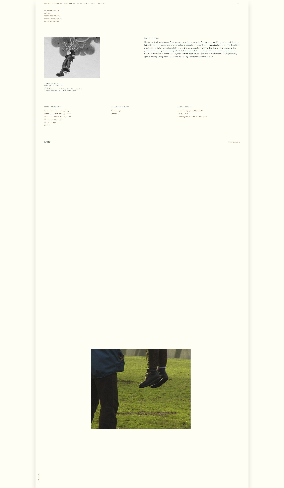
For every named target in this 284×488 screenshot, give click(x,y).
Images (47, 13)
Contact (101, 4)
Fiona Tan (39, 477)
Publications (69, 4)
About (92, 4)
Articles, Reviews (51, 21)
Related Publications (53, 18)
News (86, 4)
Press (79, 4)
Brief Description (51, 10)
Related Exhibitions (52, 16)
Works (47, 4)
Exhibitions (57, 4)
